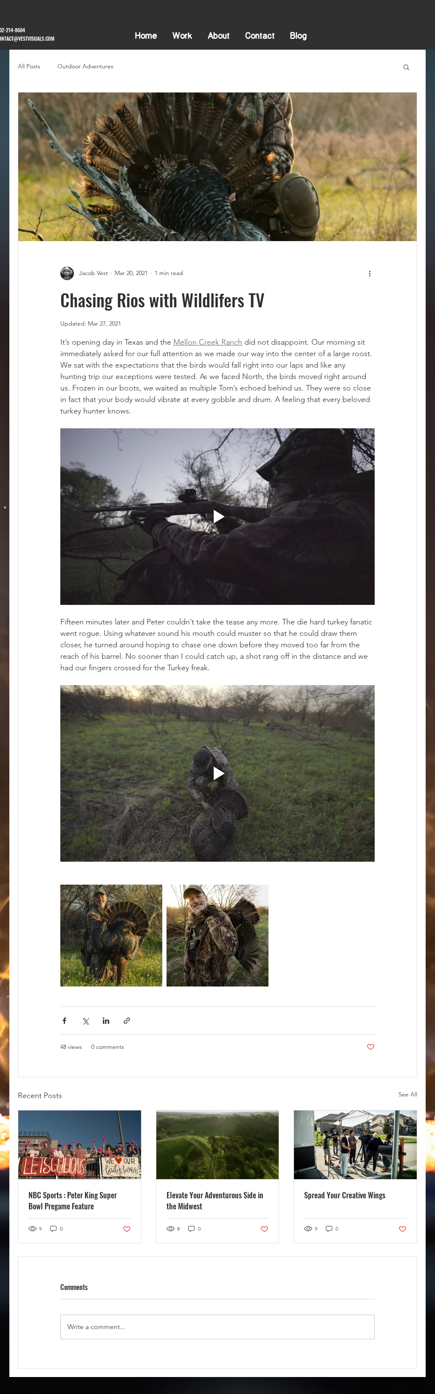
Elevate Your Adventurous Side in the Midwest (215, 1200)
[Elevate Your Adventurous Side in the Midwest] (217, 1144)
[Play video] (217, 516)
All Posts (29, 66)
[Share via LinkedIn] (106, 1021)
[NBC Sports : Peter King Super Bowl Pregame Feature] (79, 1144)
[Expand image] (111, 935)
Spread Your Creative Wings (344, 1194)
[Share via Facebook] (64, 1021)
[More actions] (369, 273)
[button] (406, 66)
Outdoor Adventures (85, 66)
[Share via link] (127, 1021)
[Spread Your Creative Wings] (355, 1144)
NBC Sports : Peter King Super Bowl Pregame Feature (72, 1200)
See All (407, 1094)
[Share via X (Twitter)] (85, 1021)
